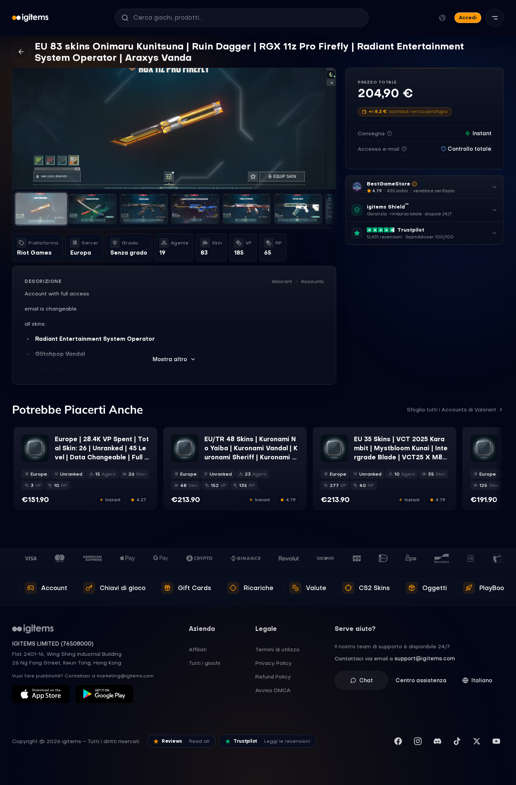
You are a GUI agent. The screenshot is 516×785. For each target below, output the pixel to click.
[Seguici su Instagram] (417, 741)
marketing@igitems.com (125, 676)
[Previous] (21, 128)
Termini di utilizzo (277, 649)
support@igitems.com (424, 658)
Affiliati (198, 649)
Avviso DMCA (272, 690)
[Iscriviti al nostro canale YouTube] (496, 741)
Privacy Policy (273, 663)
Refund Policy (273, 676)
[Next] (327, 128)
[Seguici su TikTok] (457, 741)
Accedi (468, 17)
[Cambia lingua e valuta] (442, 17)
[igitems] (30, 18)
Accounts (312, 281)
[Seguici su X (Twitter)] (476, 741)
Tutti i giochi (204, 663)
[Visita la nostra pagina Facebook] (398, 741)
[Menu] (495, 18)
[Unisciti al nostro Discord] (437, 741)
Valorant (282, 281)
